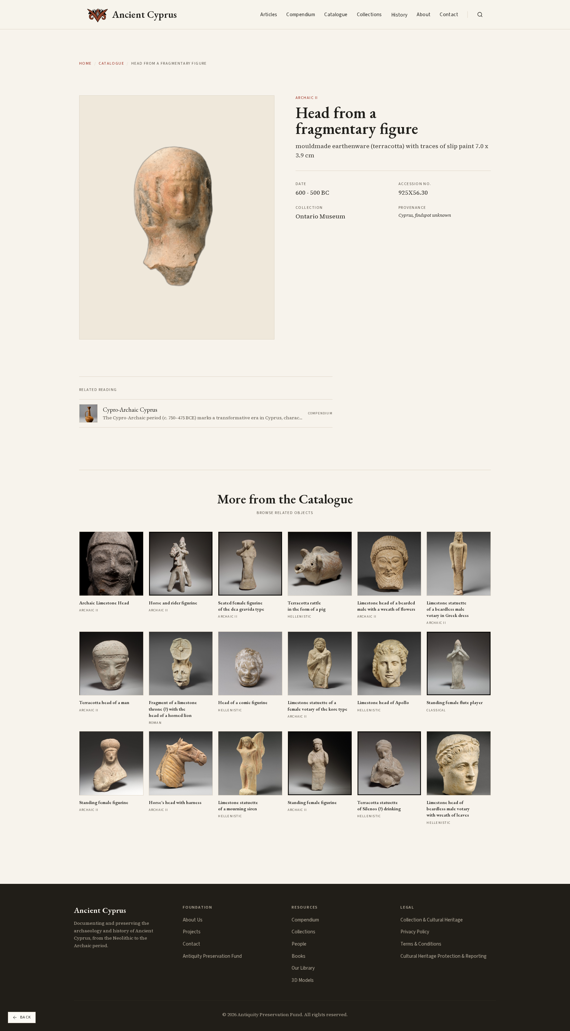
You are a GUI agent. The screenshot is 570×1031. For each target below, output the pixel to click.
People (299, 944)
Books (298, 956)
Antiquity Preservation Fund (212, 956)
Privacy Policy (414, 931)
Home (85, 63)
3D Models (303, 980)
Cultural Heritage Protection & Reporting (443, 956)
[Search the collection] (480, 14)
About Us (193, 919)
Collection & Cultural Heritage (431, 919)
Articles (268, 14)
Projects (192, 931)
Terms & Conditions (420, 944)
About (423, 14)
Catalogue (335, 14)
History (399, 14)
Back (25, 1017)
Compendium (300, 14)
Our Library (303, 968)
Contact (449, 14)
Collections (369, 14)
